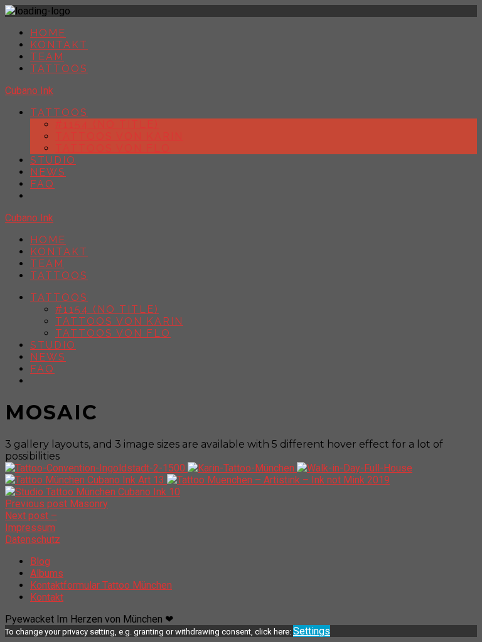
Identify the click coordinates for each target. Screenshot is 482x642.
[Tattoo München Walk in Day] (354, 468)
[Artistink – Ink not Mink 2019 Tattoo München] (278, 480)
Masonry (56, 504)
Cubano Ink (29, 91)
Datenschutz (32, 539)
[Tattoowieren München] (86, 480)
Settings (311, 631)
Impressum (30, 528)
